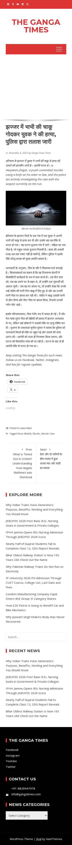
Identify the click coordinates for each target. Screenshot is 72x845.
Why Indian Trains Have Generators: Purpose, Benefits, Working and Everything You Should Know (34, 509)
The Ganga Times (36, 25)
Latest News (26, 428)
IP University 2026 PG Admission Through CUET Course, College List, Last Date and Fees (33, 582)
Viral (38, 839)
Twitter (40, 360)
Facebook (28, 360)
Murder (36, 433)
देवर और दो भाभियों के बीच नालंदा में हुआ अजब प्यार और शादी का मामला (51, 458)
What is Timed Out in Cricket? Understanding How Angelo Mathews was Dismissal (22, 463)
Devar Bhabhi (24, 433)
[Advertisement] (36, 86)
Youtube (11, 761)
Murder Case (48, 433)
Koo (14, 364)
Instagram (52, 360)
